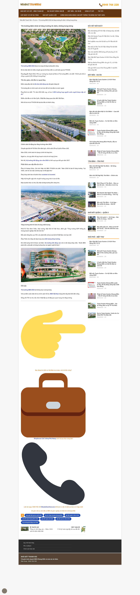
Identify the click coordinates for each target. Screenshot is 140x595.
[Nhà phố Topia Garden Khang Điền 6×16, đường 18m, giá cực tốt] (92, 93)
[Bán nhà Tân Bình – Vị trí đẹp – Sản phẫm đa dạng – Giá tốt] (92, 206)
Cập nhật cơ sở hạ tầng (30, 15)
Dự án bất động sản (54, 11)
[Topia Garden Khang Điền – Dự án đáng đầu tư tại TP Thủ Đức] (92, 307)
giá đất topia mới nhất (47, 519)
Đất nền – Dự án (74, 11)
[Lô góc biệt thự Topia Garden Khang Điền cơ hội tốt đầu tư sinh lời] (92, 104)
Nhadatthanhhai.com (48, 507)
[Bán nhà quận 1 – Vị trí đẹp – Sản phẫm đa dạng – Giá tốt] (92, 221)
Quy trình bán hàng (28, 542)
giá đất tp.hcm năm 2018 (63, 519)
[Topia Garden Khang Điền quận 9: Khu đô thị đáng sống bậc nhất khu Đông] (92, 134)
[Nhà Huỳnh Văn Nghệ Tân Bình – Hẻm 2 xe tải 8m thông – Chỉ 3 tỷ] (92, 196)
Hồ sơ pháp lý (27, 546)
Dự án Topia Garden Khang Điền (53, 515)
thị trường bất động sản (53, 243)
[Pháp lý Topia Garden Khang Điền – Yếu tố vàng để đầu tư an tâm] (92, 155)
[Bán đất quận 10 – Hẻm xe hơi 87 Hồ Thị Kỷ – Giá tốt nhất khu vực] (92, 230)
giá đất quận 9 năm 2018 (72, 515)
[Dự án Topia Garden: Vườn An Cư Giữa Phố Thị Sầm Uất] (92, 317)
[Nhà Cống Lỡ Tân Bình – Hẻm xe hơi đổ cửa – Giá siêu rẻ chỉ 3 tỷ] (92, 187)
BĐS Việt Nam (54, 294)
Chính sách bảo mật (29, 549)
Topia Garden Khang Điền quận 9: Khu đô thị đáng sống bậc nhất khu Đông (108, 132)
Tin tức (100, 11)
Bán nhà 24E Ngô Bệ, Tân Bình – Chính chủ (104, 175)
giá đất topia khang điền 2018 (30, 519)
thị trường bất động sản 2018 (30, 522)
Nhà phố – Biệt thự (96, 237)
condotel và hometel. (48, 174)
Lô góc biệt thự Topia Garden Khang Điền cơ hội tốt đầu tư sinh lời (106, 102)
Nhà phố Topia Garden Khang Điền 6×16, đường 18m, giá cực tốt (107, 90)
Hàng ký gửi (89, 11)
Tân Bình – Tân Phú (96, 161)
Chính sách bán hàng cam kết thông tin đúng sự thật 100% (82, 15)
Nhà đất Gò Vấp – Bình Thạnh (31, 11)
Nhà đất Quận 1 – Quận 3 (98, 212)
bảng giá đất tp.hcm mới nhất (34, 515)
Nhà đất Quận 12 (49, 15)
